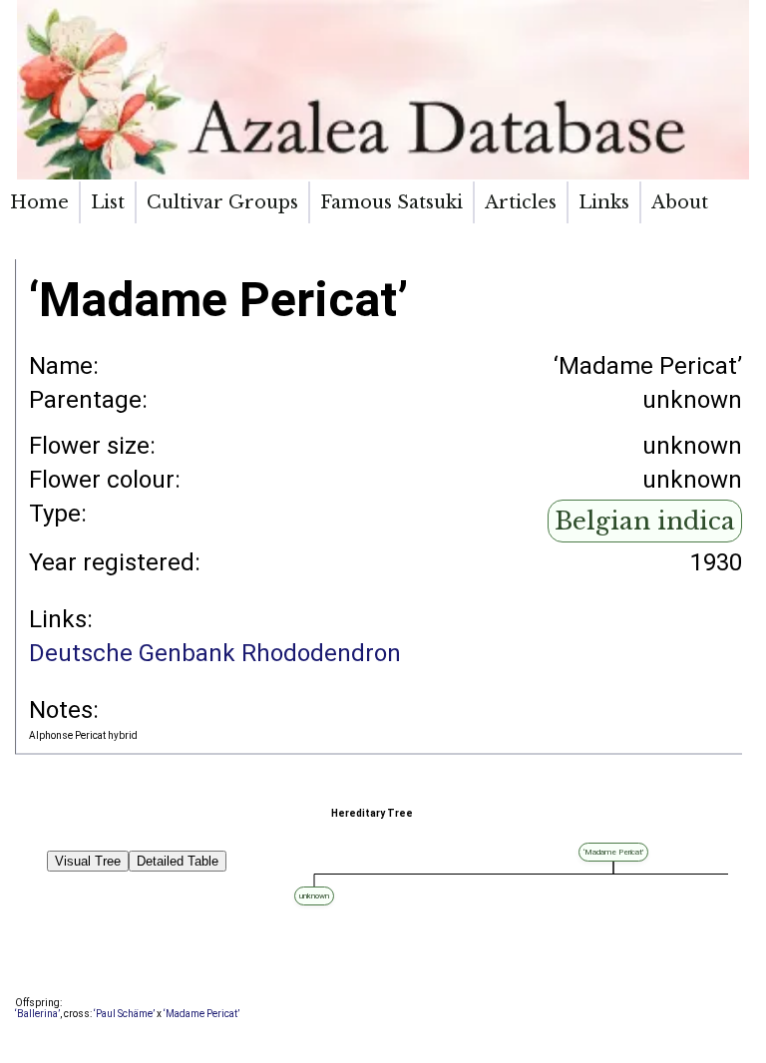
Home (39, 202)
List (108, 202)
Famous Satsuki (391, 202)
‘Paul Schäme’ (124, 1013)
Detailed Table (177, 861)
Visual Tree (88, 861)
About (679, 202)
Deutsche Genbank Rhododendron (215, 653)
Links (603, 202)
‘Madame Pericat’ (201, 1013)
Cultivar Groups (222, 202)
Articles (521, 202)
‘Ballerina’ (37, 1013)
